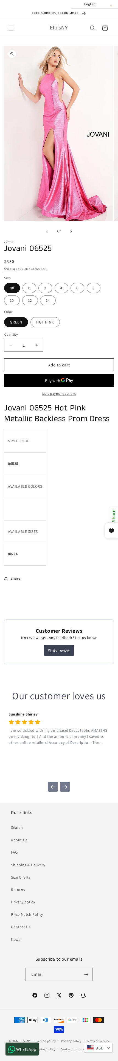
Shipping (10, 269)
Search (17, 827)
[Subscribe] (86, 974)
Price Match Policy (27, 914)
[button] (11, 28)
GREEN (16, 322)
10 (12, 300)
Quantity (11, 334)
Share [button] (15, 578)
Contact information (75, 1049)
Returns (18, 889)
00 (12, 288)
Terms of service (97, 1041)
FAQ (14, 852)
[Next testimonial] (65, 787)
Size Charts (21, 877)
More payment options (59, 393)
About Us (19, 839)
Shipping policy (44, 1049)
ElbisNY (24, 1041)
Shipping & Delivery (28, 864)
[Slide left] (47, 231)
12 (30, 300)
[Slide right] (71, 231)
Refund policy (46, 1041)
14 (48, 300)
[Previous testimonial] (53, 787)
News (15, 939)
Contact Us (20, 926)
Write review (59, 650)
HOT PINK (45, 322)
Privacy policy (23, 902)
